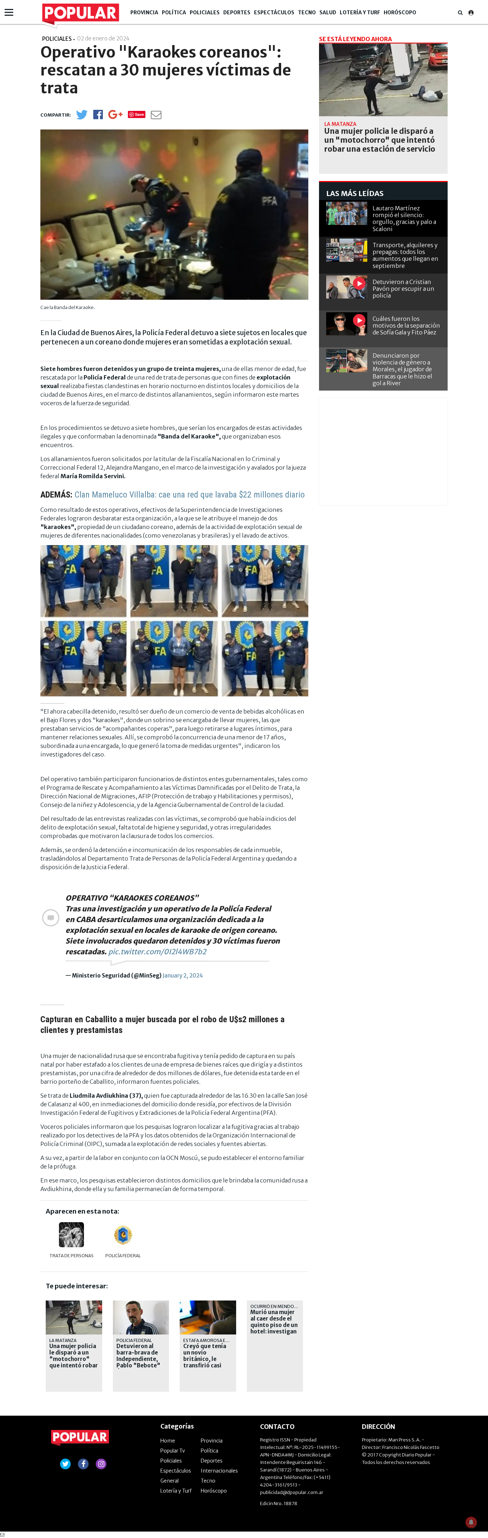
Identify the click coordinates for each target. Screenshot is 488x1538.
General (169, 1481)
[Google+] (115, 116)
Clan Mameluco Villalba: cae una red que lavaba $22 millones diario (190, 495)
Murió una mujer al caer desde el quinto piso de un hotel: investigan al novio (274, 1325)
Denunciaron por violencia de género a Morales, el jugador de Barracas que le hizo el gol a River (402, 369)
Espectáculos (274, 12)
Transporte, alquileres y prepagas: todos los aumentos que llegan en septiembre (405, 255)
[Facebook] (98, 116)
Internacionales (219, 1471)
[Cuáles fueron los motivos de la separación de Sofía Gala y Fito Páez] (346, 323)
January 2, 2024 (183, 975)
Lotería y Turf (360, 12)
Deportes (236, 12)
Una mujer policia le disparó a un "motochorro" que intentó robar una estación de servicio (73, 1362)
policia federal (134, 1340)
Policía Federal (123, 1255)
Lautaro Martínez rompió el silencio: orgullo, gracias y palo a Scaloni (404, 218)
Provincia (144, 12)
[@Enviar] (156, 116)
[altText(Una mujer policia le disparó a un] (74, 1303)
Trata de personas (71, 1255)
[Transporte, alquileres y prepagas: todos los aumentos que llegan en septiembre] (346, 250)
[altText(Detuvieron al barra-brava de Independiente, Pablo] (141, 1303)
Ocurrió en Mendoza (275, 1306)
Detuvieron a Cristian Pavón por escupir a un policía (403, 288)
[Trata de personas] (71, 1234)
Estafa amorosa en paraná (215, 1340)
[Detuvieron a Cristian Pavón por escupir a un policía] (346, 287)
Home (167, 1440)
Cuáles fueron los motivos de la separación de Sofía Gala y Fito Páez (406, 325)
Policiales (205, 12)
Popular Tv (172, 1451)
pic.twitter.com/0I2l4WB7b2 (157, 951)
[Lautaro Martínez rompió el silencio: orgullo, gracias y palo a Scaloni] (346, 213)
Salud (327, 12)
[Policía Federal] (122, 1234)
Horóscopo (400, 12)
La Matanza (62, 1340)
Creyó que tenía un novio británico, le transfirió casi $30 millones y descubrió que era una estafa (207, 1365)
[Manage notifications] (471, 1522)
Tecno (307, 12)
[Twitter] (82, 118)
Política (174, 12)
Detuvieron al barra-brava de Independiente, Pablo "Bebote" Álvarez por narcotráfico (138, 1362)
